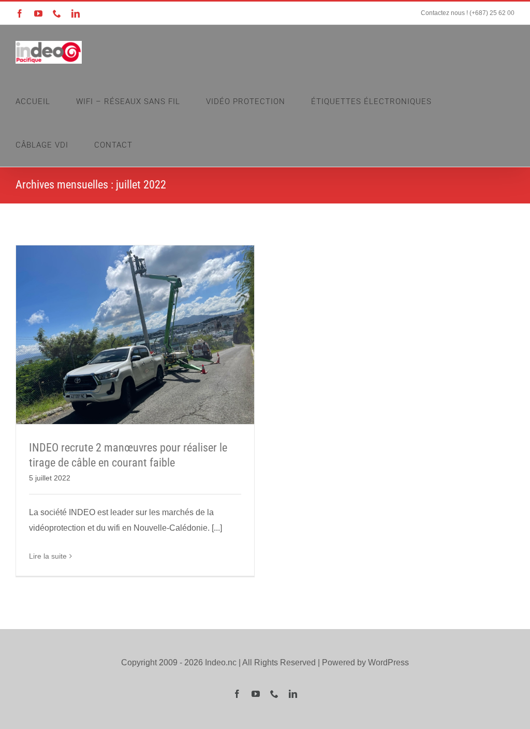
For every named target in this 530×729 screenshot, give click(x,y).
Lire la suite (48, 556)
